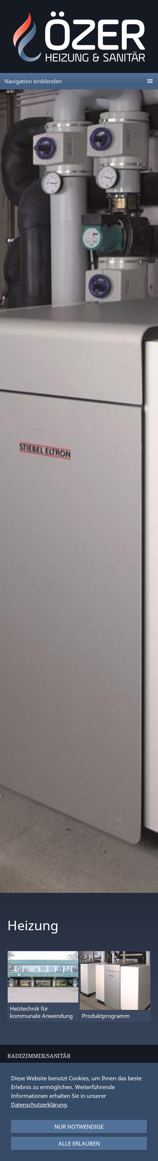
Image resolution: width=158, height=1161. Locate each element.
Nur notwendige (79, 1126)
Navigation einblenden (33, 81)
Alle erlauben (79, 1143)
